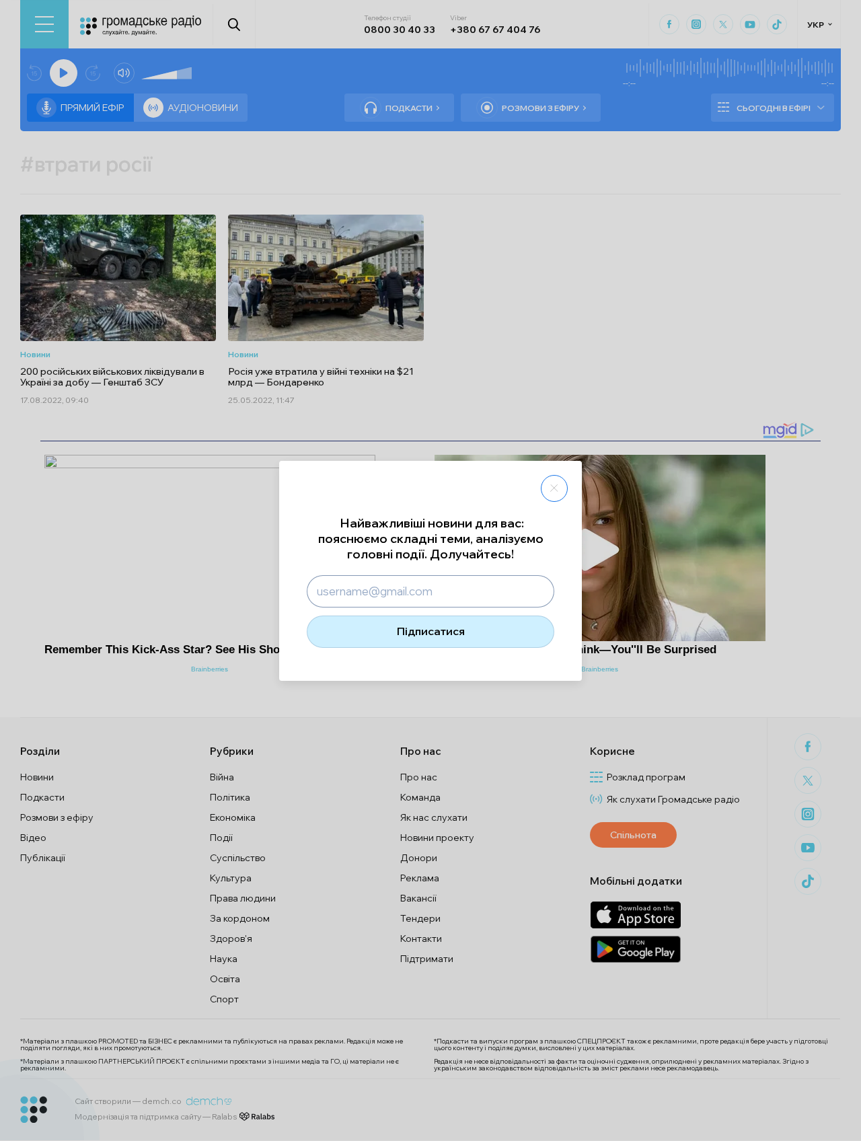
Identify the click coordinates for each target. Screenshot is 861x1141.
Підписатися (431, 631)
